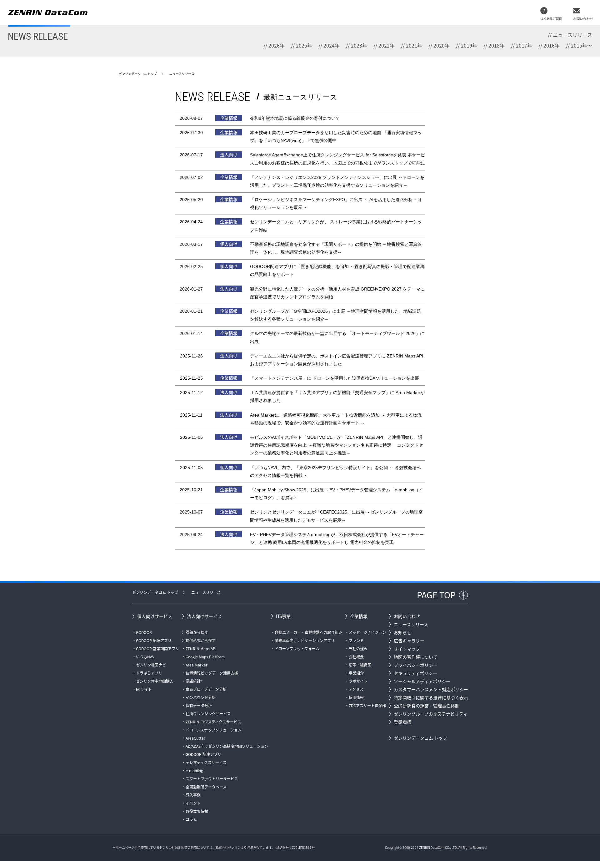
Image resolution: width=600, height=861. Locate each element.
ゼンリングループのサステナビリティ (431, 714)
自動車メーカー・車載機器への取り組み (308, 632)
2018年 (496, 45)
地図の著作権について (416, 657)
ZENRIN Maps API (201, 648)
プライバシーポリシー (416, 665)
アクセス (356, 689)
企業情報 (359, 616)
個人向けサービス (154, 616)
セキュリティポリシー (415, 673)
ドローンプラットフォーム (297, 648)
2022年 (386, 45)
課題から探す (197, 632)
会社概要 (356, 656)
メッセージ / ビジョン (367, 632)
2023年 (359, 45)
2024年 (331, 45)
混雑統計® (194, 681)
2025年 (304, 45)
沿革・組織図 (360, 664)
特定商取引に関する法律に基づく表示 (431, 697)
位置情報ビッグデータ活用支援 (212, 673)
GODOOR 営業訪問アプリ (157, 648)
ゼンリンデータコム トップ (138, 73)
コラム (191, 819)
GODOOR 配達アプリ (154, 640)
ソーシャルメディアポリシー (422, 681)
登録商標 (402, 722)
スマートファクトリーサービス (212, 778)
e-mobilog (194, 770)
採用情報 (356, 697)
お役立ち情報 (197, 811)
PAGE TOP (436, 595)
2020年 (441, 45)
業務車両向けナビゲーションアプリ (305, 640)
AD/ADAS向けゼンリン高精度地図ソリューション (227, 746)
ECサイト (144, 689)
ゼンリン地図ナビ (151, 664)
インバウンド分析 (201, 697)
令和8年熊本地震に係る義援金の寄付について (295, 118)
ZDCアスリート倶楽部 (367, 705)
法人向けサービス (204, 616)
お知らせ (402, 632)
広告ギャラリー (409, 640)
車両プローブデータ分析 (206, 689)
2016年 (551, 45)
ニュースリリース (572, 34)
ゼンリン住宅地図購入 (154, 681)
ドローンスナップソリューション (214, 729)
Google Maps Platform (205, 656)
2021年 (414, 45)
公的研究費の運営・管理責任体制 (426, 705)
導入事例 (193, 795)
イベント (193, 803)
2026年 (276, 45)
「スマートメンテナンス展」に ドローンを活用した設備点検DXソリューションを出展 (334, 378)
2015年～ (581, 45)
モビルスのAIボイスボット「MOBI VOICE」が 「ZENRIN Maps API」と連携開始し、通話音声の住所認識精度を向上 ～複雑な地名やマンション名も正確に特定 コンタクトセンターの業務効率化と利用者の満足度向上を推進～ (336, 445)
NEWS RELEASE (38, 36)
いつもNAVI (146, 656)
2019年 (469, 45)
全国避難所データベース (206, 786)
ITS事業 (283, 616)
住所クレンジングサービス (208, 713)
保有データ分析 (199, 705)
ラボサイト (358, 681)
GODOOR (144, 632)
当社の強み (358, 648)
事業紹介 (356, 673)
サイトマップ (407, 649)
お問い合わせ (407, 616)
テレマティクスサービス (206, 762)
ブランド (356, 640)
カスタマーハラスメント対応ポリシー (431, 689)
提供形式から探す (201, 640)
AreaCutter (195, 738)
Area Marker (197, 664)
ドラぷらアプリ (149, 673)
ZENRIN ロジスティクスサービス (213, 721)
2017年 (524, 45)
